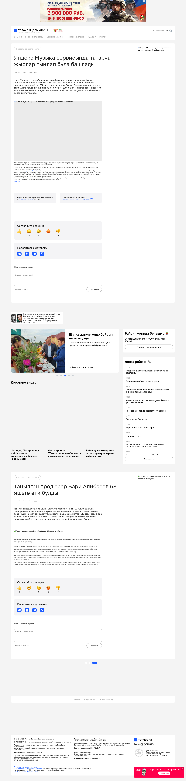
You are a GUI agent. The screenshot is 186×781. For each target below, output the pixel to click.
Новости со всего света (27, 49)
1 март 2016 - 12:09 (20, 72)
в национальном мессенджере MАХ (78, 199)
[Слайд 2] (61, 375)
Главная (76, 699)
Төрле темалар (106, 699)
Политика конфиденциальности (26, 771)
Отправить (94, 289)
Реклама (103, 37)
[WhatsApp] (42, 254)
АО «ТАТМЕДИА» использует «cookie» (28, 768)
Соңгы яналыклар (55, 37)
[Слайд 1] (57, 375)
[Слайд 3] (65, 375)
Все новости (149, 459)
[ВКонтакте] (19, 254)
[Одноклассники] (27, 254)
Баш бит (18, 37)
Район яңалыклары (34, 37)
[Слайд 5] (73, 375)
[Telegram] (34, 254)
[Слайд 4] (69, 375)
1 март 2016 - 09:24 (20, 501)
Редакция (91, 37)
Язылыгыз (164, 773)
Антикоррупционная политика (25, 767)
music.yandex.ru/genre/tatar (30, 171)
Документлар (89, 699)
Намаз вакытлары (75, 37)
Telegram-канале (26, 199)
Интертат (17, 181)
